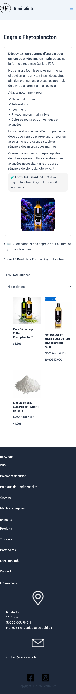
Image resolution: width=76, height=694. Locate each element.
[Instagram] (45, 678)
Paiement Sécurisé (13, 476)
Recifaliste (24, 8)
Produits (6, 528)
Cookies (5, 497)
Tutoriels (6, 539)
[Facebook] (31, 678)
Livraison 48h (9, 561)
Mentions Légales (12, 508)
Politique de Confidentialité (18, 487)
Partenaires (8, 550)
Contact (5, 571)
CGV (3, 465)
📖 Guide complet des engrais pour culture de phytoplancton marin (37, 246)
